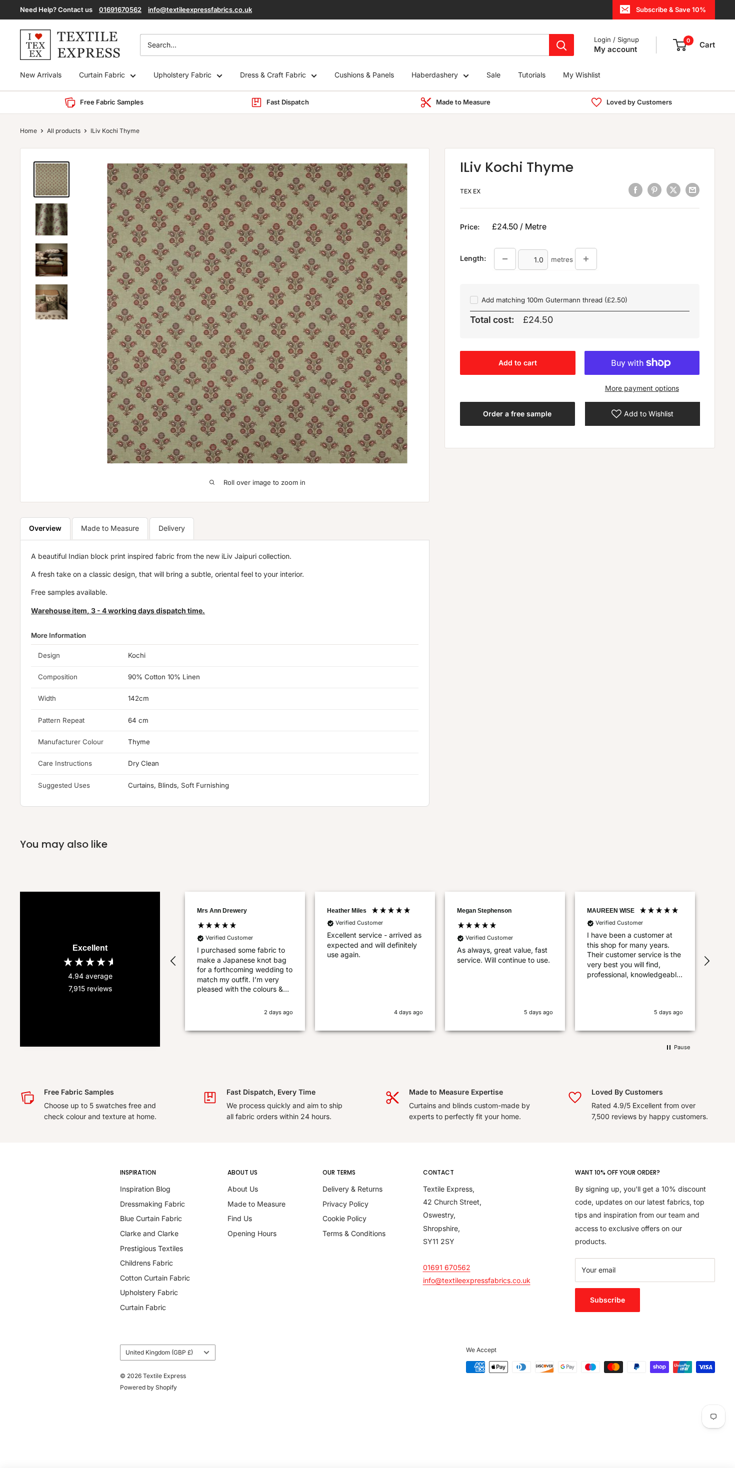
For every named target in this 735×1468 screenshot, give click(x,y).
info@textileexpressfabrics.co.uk (200, 9)
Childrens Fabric (146, 1263)
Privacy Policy (345, 1204)
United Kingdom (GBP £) (159, 1352)
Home (28, 130)
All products (63, 130)
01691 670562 (446, 1267)
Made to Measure (110, 528)
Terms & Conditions (354, 1233)
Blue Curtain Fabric (151, 1218)
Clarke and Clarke (149, 1233)
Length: (473, 258)
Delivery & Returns (352, 1189)
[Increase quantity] (586, 259)
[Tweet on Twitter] (673, 190)
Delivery (171, 528)
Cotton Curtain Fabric (155, 1278)
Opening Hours (252, 1233)
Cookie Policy (344, 1218)
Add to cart (517, 362)
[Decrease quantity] (505, 259)
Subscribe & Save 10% (671, 9)
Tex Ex (470, 191)
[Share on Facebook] (635, 190)
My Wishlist (581, 75)
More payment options (642, 388)
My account (615, 49)
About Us (243, 1189)
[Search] (561, 45)
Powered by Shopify (148, 1387)
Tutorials (532, 75)
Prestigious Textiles (151, 1248)
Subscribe (607, 1300)
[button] (174, 961)
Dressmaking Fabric (152, 1204)
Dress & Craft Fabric (273, 75)
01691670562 (120, 9)
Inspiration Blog (145, 1189)
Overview (45, 528)
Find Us (240, 1218)
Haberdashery (435, 75)
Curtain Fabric (102, 75)
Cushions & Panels (364, 75)
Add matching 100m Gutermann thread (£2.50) (555, 300)
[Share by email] (693, 190)
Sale (493, 75)
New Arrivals (41, 75)
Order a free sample (517, 413)
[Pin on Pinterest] (655, 190)
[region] (440, 961)
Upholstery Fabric (183, 75)
